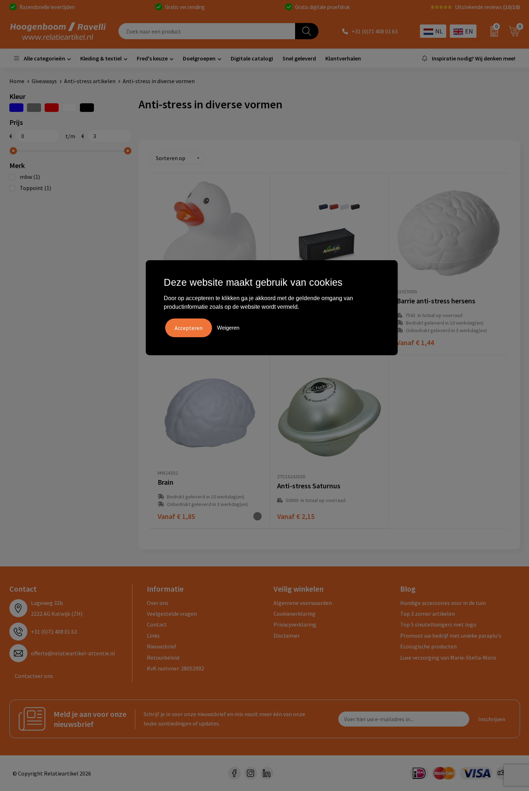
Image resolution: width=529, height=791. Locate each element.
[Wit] (69, 107)
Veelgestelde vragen (172, 613)
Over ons (157, 602)
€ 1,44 (415, 342)
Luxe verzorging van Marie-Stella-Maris (448, 657)
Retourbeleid (163, 657)
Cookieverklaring (294, 613)
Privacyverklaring (294, 624)
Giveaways (44, 81)
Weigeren (228, 328)
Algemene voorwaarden (302, 602)
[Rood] (51, 107)
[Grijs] (34, 107)
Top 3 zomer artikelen (427, 613)
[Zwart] (87, 107)
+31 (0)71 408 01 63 (375, 31)
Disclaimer (286, 635)
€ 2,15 (296, 516)
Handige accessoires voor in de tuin (443, 602)
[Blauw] (16, 107)
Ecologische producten (428, 646)
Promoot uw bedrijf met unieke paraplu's (450, 635)
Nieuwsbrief (161, 646)
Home (16, 81)
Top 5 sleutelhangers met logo (438, 624)
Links (153, 635)
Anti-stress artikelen (90, 81)
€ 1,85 (176, 516)
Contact (157, 624)
